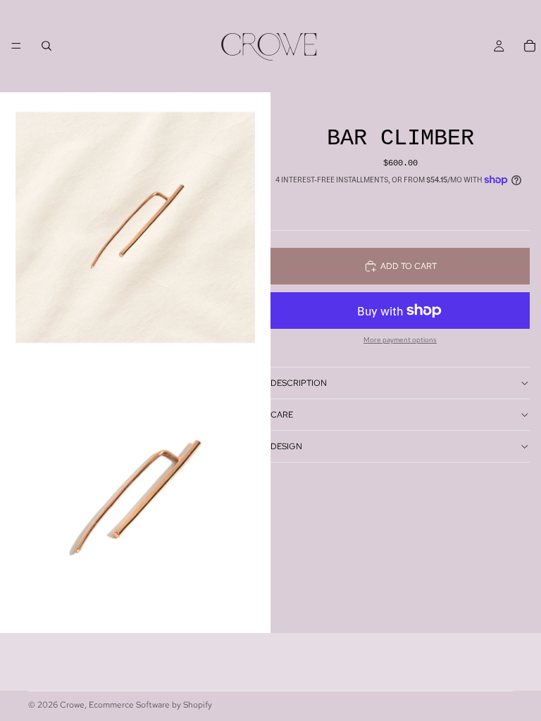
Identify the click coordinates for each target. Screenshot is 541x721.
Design (286, 446)
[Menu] (16, 46)
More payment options (400, 340)
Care (281, 414)
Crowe (72, 704)
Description (298, 383)
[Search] (46, 45)
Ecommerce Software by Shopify (150, 704)
